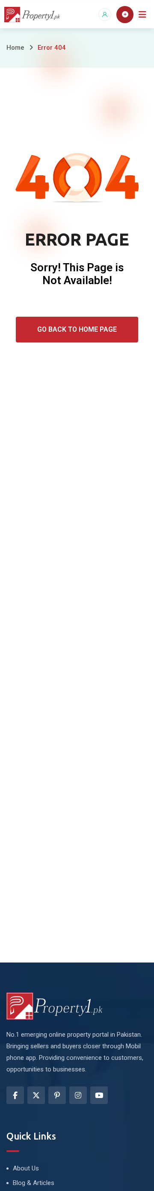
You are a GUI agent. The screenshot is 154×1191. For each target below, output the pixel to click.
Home (15, 47)
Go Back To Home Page (77, 329)
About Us (26, 1168)
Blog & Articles (33, 1183)
